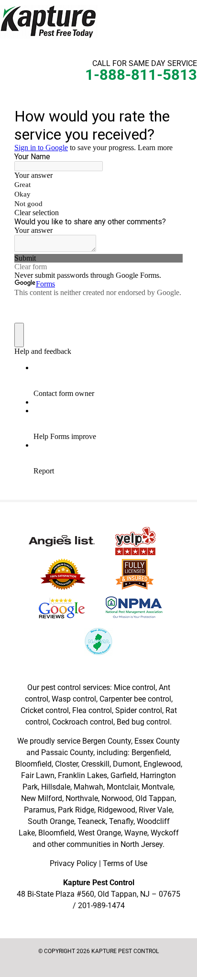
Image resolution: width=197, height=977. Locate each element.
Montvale (157, 786)
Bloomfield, (57, 832)
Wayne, (136, 832)
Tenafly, (122, 821)
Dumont (126, 763)
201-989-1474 (101, 905)
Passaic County (67, 752)
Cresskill (95, 763)
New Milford (41, 798)
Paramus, (40, 809)
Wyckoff (165, 832)
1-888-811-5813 (141, 75)
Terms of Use (125, 863)
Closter (66, 763)
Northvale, (82, 798)
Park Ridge (76, 809)
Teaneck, (92, 821)
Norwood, (117, 798)
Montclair (122, 786)
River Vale (155, 809)
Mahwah (88, 786)
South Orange (51, 821)
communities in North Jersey (114, 844)
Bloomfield (33, 763)
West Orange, (100, 832)
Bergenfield (150, 752)
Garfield (123, 775)
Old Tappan (155, 798)
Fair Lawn (38, 775)
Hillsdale (55, 786)
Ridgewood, (117, 809)
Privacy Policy (73, 863)
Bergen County (106, 741)
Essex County (157, 741)
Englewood (162, 763)
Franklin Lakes (82, 775)
